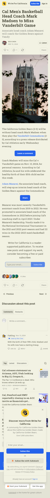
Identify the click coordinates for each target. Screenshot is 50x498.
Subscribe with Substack (27, 460)
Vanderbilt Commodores (30, 135)
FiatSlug (11, 335)
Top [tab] (5, 363)
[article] (25, 379)
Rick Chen (12, 41)
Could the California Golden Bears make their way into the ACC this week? (17, 405)
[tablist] (13, 311)
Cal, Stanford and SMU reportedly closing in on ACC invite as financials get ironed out (18, 398)
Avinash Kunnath (20, 385)
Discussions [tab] (22, 363)
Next (41, 294)
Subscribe (35, 3)
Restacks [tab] (19, 312)
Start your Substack (18, 486)
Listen (44, 43)
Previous (10, 294)
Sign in (44, 3)
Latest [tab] (11, 363)
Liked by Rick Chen (17, 338)
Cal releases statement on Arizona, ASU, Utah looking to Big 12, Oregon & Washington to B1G (17, 373)
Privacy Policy (29, 472)
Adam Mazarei (10, 183)
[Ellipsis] (47, 335)
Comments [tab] (8, 312)
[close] (43, 410)
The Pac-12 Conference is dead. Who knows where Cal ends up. (18, 381)
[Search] (45, 363)
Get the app (37, 486)
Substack (12, 492)
